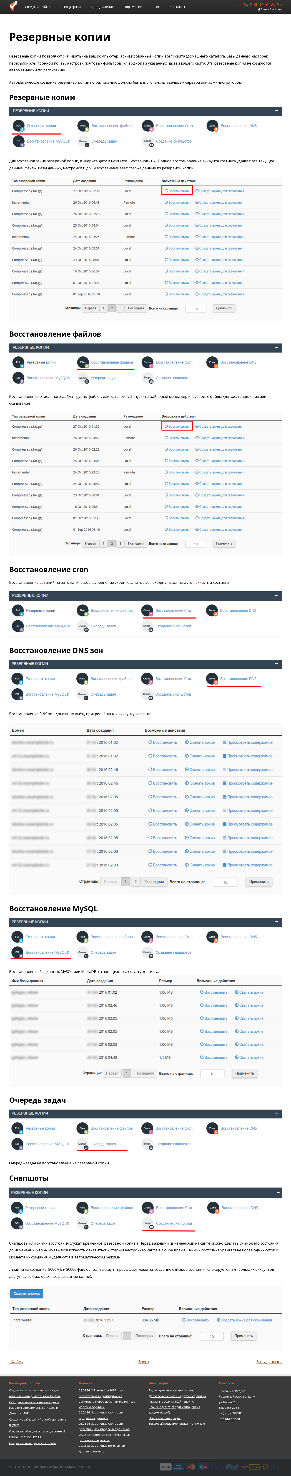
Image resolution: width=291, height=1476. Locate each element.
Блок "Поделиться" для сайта (169, 1407)
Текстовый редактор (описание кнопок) (177, 1423)
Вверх (143, 1361)
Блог (156, 7)
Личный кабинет (271, 9)
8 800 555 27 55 (266, 4)
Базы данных (269, 1361)
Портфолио (133, 7)
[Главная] (14, 5)
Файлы (16, 1361)
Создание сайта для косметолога (32, 1443)
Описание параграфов (165, 1418)
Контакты (177, 7)
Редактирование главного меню (172, 1390)
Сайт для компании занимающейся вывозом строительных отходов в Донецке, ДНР (34, 1407)
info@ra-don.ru (229, 1419)
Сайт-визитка (185, 1401)
